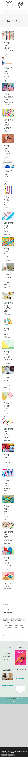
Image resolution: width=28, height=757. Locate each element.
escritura (6, 623)
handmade (21, 623)
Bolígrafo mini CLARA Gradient (8, 46)
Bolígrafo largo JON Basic (8, 201)
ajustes (12, 752)
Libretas (5, 588)
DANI (5, 287)
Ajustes (16, 754)
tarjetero (11, 630)
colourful (11, 618)
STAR (5, 81)
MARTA (5, 316)
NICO (5, 133)
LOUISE (5, 493)
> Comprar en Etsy (21, 689)
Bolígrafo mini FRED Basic (8, 510)
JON (4, 210)
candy (5, 618)
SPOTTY (5, 158)
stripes (5, 630)
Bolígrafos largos (7, 105)
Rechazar (10, 754)
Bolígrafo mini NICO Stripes (8, 561)
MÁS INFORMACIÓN (7, 685)
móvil (5, 627)
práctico (11, 627)
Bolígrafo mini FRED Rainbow (8, 535)
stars (23, 627)
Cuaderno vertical (9, 585)
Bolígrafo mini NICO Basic (8, 175)
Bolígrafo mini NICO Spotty (8, 149)
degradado (6, 620)
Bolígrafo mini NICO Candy (8, 123)
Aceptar (4, 754)
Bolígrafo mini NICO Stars (8, 72)
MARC (5, 364)
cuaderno (19, 618)
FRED (5, 519)
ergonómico (21, 620)
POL (4, 339)
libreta (11, 625)
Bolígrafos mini (7, 54)
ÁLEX (5, 104)
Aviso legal (19, 698)
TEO (4, 468)
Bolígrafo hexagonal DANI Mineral (9, 278)
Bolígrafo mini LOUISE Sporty (8, 484)
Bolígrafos (6, 52)
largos (5, 625)
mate (17, 625)
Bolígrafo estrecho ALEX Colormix (8, 98)
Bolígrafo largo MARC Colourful (8, 355)
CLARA (5, 55)
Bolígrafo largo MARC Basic (8, 407)
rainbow (17, 627)
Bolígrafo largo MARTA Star (8, 306)
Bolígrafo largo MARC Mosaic (8, 381)
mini (22, 625)
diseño (13, 620)
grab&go (13, 623)
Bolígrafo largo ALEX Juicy (8, 226)
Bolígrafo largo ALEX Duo (8, 252)
